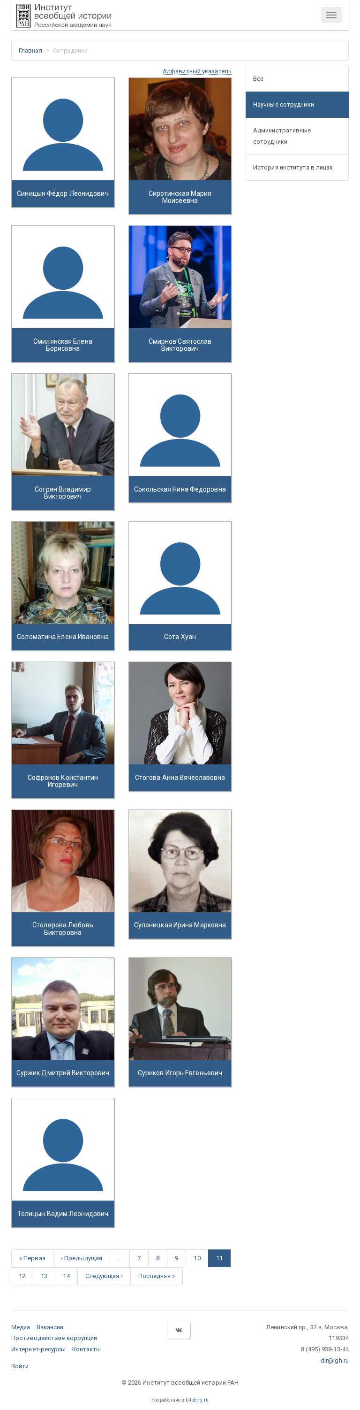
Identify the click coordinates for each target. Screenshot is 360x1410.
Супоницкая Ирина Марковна (180, 925)
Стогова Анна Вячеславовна (180, 777)
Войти (20, 1366)
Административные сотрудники (282, 136)
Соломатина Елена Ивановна (63, 636)
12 (22, 1275)
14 (66, 1275)
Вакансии (50, 1327)
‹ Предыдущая (81, 1258)
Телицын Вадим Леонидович (62, 1213)
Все (258, 78)
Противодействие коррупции (54, 1337)
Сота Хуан (180, 636)
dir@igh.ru (335, 1360)
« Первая (32, 1258)
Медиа (20, 1327)
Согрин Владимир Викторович (63, 492)
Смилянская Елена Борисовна (62, 345)
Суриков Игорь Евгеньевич (180, 1073)
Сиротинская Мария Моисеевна (180, 197)
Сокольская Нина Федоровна (180, 489)
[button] (197, 71)
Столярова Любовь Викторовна (62, 928)
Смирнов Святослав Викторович (180, 345)
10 (197, 1258)
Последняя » (156, 1275)
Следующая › (104, 1275)
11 (219, 1258)
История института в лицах (293, 167)
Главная (30, 50)
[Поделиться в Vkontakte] (178, 1330)
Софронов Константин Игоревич (63, 781)
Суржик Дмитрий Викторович (63, 1073)
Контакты (86, 1349)
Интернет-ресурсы (38, 1349)
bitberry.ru (197, 1399)
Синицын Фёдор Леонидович (62, 193)
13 (44, 1275)
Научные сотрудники (283, 104)
